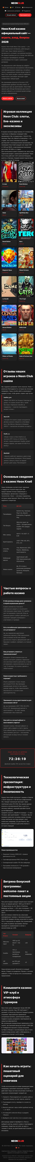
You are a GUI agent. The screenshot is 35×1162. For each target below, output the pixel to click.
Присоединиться (25, 15)
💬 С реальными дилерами (12, 11)
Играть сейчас (7, 98)
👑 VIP (12, 7)
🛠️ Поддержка (26, 11)
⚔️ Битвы (18, 7)
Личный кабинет (11, 15)
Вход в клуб (21, 98)
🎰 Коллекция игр (27, 7)
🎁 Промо (5, 7)
